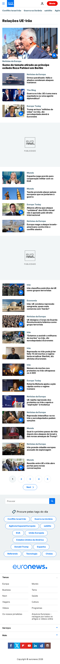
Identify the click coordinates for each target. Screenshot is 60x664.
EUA (18, 533)
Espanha (41, 547)
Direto (52, 3)
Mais (4, 635)
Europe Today (34, 106)
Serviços (6, 628)
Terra (34, 590)
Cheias (49, 554)
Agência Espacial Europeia (22, 526)
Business (6, 590)
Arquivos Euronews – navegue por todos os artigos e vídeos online (42, 616)
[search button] (52, 501)
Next (29, 487)
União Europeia (36, 533)
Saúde (35, 596)
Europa (5, 584)
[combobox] (30, 501)
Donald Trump (21, 547)
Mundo (30, 172)
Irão (29, 285)
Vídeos (5, 608)
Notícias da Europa (11, 61)
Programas (37, 608)
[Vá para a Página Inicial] (10, 3)
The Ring (31, 90)
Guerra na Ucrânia (33, 10)
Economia (32, 300)
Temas (5, 577)
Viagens (6, 602)
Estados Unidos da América (30, 540)
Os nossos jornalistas (12, 614)
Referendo (12, 554)
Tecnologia (31, 554)
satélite (48, 10)
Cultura (35, 602)
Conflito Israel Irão (11, 10)
